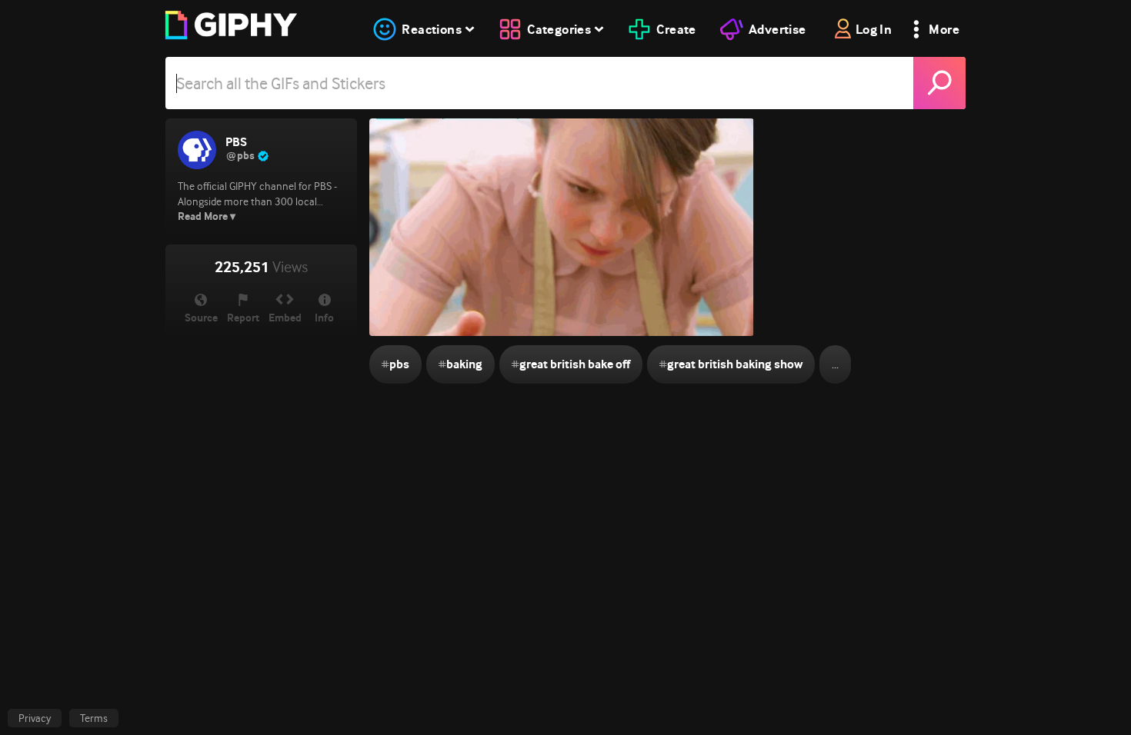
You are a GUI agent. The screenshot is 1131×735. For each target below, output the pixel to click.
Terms (94, 718)
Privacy (34, 718)
